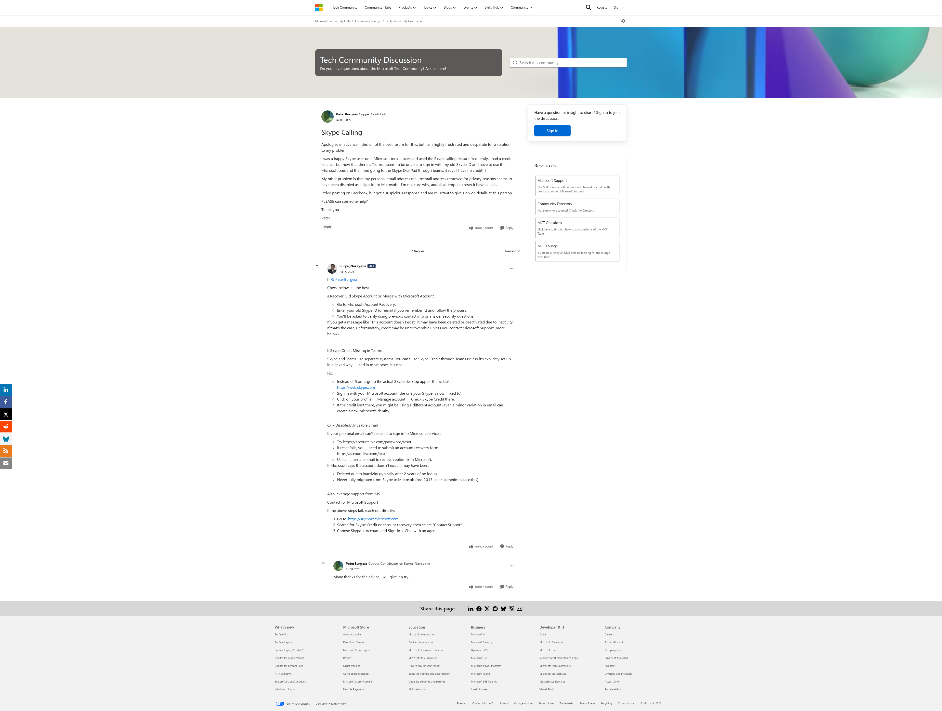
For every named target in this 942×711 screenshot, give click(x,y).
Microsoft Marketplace (552, 673)
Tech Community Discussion (404, 21)
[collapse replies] (317, 265)
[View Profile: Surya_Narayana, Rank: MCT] (332, 269)
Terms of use (546, 703)
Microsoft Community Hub (332, 21)
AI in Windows (283, 673)
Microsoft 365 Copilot (484, 681)
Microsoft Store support (357, 650)
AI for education (417, 689)
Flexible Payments (354, 689)
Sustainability (613, 689)
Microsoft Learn (548, 650)
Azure (542, 634)
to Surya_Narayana (415, 563)
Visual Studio (547, 689)
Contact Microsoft (483, 703)
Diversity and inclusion (618, 673)
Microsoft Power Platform (486, 666)
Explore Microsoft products (291, 681)
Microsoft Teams (480, 673)
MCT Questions (549, 222)
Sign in (552, 130)
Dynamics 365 (479, 650)
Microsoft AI (478, 634)
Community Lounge (368, 21)
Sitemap (461, 703)
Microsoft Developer (551, 642)
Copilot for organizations (289, 658)
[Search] (588, 7)
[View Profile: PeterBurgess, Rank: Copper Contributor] (327, 116)
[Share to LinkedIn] (470, 608)
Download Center (353, 642)
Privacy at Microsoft (616, 658)
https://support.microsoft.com (373, 518)
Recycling (606, 703)
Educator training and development (429, 673)
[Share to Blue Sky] (503, 608)
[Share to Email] (519, 608)
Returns (348, 658)
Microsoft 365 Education (422, 658)
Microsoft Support (552, 180)
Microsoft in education (421, 634)
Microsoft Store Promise (357, 681)
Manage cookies (523, 703)
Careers (609, 634)
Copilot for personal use (289, 666)
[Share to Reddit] (495, 608)
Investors (610, 666)
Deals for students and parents (426, 681)
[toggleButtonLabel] (623, 20)
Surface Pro (281, 634)
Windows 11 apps (285, 689)
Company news (614, 650)
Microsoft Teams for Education (426, 650)
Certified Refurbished (355, 673)
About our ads (626, 703)
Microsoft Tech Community (555, 666)
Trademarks (567, 703)
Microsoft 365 (479, 658)
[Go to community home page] (319, 7)
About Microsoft (614, 642)
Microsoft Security (482, 642)
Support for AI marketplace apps (558, 658)
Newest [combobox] (513, 251)
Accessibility (612, 681)
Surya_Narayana (353, 266)
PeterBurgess (347, 114)
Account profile (352, 634)
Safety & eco (587, 703)
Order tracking (351, 666)
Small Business (480, 689)
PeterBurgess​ (346, 279)
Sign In (619, 7)
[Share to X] (487, 608)
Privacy (503, 703)
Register (603, 7)
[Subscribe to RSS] (511, 608)
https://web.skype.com (356, 387)
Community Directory (554, 203)
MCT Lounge (547, 245)
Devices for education (421, 642)
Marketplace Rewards (552, 681)
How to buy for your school (424, 666)
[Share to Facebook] (479, 608)
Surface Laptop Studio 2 (289, 650)
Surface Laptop (283, 642)
